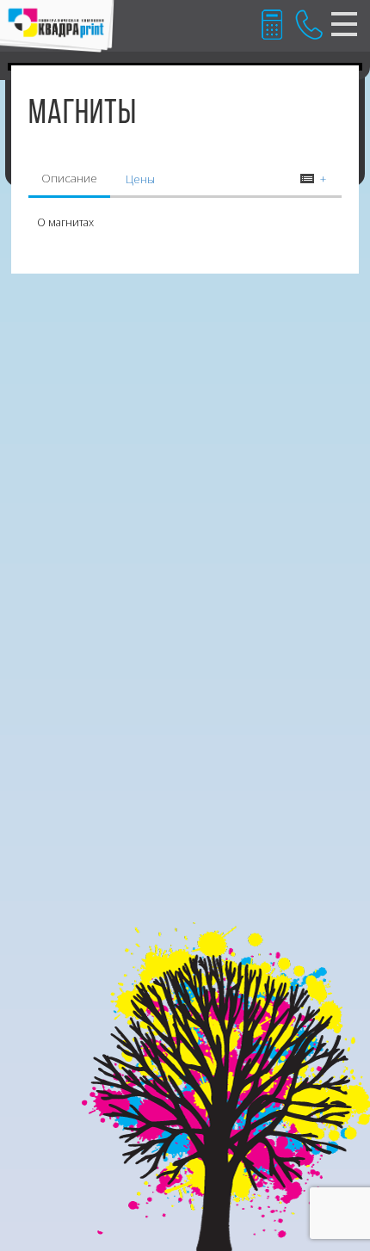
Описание (69, 178)
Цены (140, 179)
